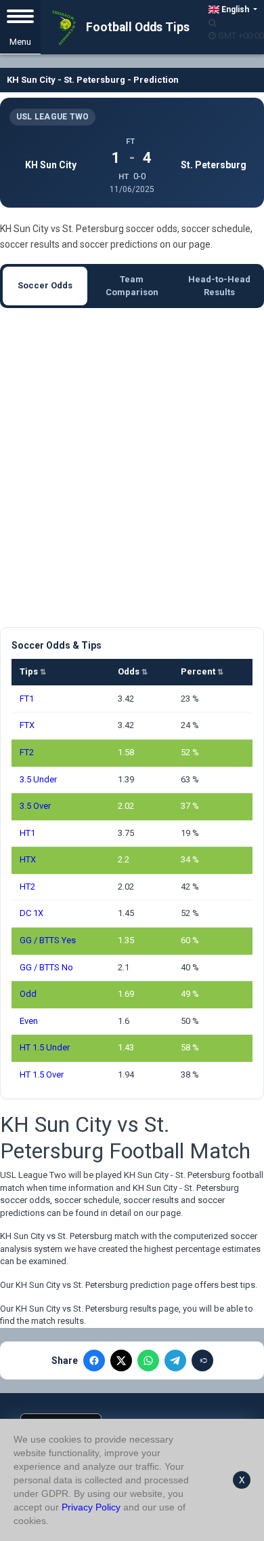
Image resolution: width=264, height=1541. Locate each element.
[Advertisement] (132, 467)
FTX (27, 725)
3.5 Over (35, 806)
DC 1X (31, 913)
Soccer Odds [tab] (45, 285)
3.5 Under (38, 779)
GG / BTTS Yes (48, 940)
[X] (121, 1360)
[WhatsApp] (148, 1360)
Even (29, 1021)
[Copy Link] (202, 1360)
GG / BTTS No (46, 967)
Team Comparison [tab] (132, 285)
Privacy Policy (91, 1507)
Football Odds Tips (136, 27)
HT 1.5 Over (42, 1074)
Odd (28, 994)
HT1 (27, 833)
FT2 (27, 752)
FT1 (27, 698)
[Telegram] (175, 1360)
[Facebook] (94, 1360)
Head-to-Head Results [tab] (219, 285)
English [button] (235, 9)
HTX (28, 859)
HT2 (27, 886)
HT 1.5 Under (45, 1047)
